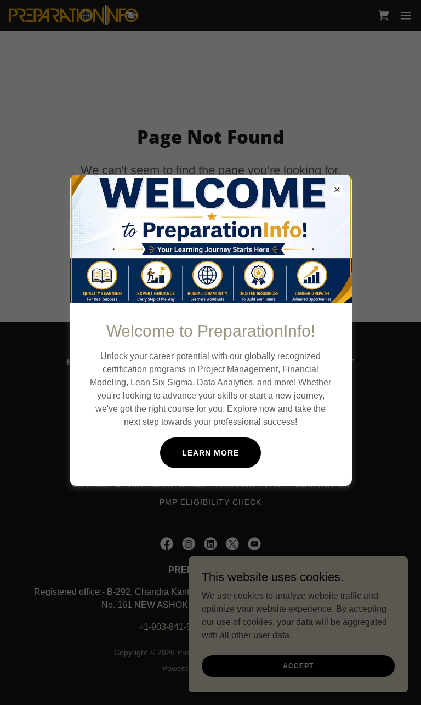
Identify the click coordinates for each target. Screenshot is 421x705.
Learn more (210, 452)
